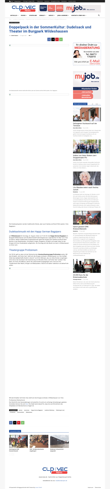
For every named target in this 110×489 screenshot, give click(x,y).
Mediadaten (64, 1)
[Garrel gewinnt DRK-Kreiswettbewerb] (18, 441)
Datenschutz (40, 1)
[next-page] (13, 454)
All (92, 104)
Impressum (46, 1)
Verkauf (42, 15)
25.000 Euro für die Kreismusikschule (80, 276)
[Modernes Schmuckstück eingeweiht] (59, 441)
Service (51, 15)
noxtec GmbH (38, 487)
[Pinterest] (57, 39)
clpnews (20, 410)
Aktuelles (13, 15)
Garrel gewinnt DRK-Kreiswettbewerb (81, 228)
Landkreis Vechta (77, 120)
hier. (27, 404)
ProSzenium (12, 412)
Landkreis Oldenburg (49, 410)
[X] (53, 39)
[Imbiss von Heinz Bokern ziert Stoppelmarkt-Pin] (87, 146)
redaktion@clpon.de (61, 480)
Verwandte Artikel (15, 431)
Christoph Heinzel (77, 279)
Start (10, 19)
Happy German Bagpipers (37, 410)
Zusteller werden (72, 1)
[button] (99, 15)
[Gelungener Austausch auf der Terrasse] (87, 114)
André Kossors (14, 35)
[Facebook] (49, 39)
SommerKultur (20, 412)
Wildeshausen (29, 412)
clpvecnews (26, 410)
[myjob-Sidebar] (87, 98)
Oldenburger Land (60, 410)
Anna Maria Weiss (77, 128)
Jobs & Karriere (62, 15)
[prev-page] (10, 454)
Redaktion (75, 192)
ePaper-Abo (33, 15)
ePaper (23, 15)
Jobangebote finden (55, 1)
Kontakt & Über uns (78, 15)
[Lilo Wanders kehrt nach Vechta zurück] (87, 178)
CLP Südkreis (76, 223)
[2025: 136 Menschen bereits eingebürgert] (39, 441)
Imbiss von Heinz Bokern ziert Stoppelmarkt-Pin (84, 156)
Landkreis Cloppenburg (18, 19)
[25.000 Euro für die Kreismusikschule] (87, 266)
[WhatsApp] (61, 39)
